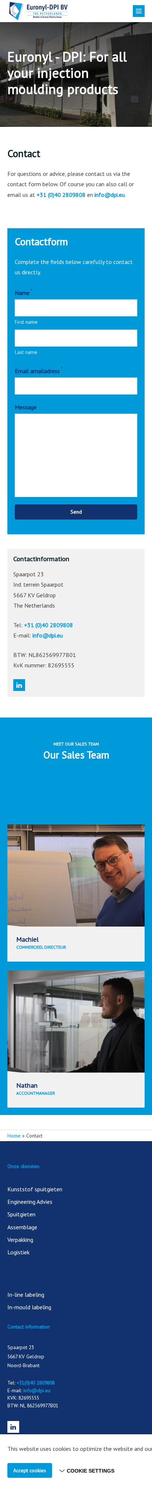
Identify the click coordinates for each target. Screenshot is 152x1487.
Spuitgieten (21, 1214)
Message (26, 407)
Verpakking (20, 1239)
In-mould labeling (29, 1307)
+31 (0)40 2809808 (61, 194)
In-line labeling (25, 1294)
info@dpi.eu (109, 194)
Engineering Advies (29, 1201)
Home (14, 1135)
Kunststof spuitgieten (34, 1189)
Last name (26, 352)
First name (26, 322)
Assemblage (22, 1227)
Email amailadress (39, 370)
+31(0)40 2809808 (36, 1382)
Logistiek (18, 1252)
